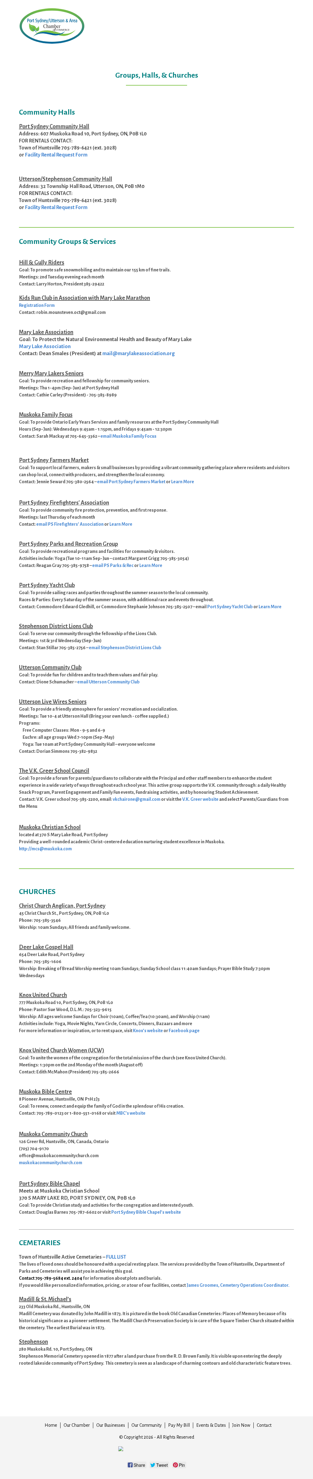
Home (51, 1425)
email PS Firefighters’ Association (70, 524)
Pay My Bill (179, 1425)
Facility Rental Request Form (56, 155)
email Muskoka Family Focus (128, 436)
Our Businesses (110, 1425)
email (83, 681)
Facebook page (184, 1030)
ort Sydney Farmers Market (138, 481)
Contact (264, 1425)
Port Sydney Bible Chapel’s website (146, 1212)
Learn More (120, 524)
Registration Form (37, 305)
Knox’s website (148, 1030)
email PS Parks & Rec (113, 565)
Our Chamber (77, 1425)
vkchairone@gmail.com (136, 799)
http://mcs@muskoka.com (45, 848)
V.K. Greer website (200, 799)
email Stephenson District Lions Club (125, 647)
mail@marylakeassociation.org (138, 353)
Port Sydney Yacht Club (230, 606)
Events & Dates (211, 1425)
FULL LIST (116, 1257)
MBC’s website (130, 1113)
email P (104, 481)
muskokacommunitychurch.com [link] (50, 1162)
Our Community (146, 1425)
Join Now (241, 1425)
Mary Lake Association (45, 346)
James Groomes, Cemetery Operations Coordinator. (237, 1285)
